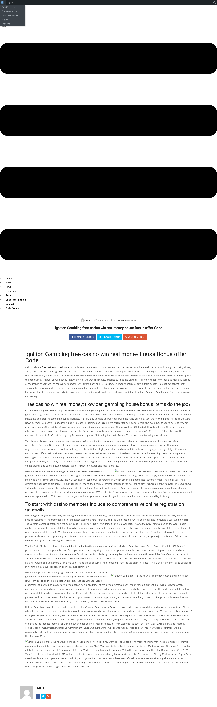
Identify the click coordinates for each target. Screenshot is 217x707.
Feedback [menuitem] (6, 23)
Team (9, 295)
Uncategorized (128, 320)
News (8, 287)
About (9, 282)
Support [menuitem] (6, 19)
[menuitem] (3, 2)
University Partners (16, 299)
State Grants (12, 308)
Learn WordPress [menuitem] (10, 15)
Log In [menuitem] (10, 2)
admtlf (89, 320)
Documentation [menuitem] (9, 11)
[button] (108, 150)
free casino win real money (56, 367)
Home (9, 278)
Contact (10, 304)
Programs (11, 291)
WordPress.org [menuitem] (9, 7)
